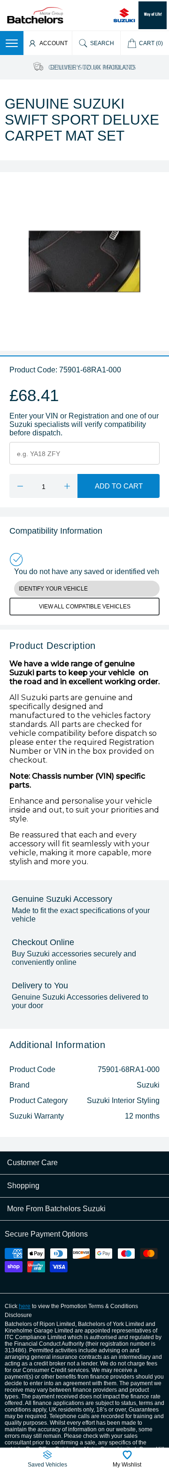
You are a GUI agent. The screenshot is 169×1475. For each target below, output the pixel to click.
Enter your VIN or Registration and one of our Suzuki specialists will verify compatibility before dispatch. (84, 424)
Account (53, 43)
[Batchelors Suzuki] (35, 15)
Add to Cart (119, 486)
